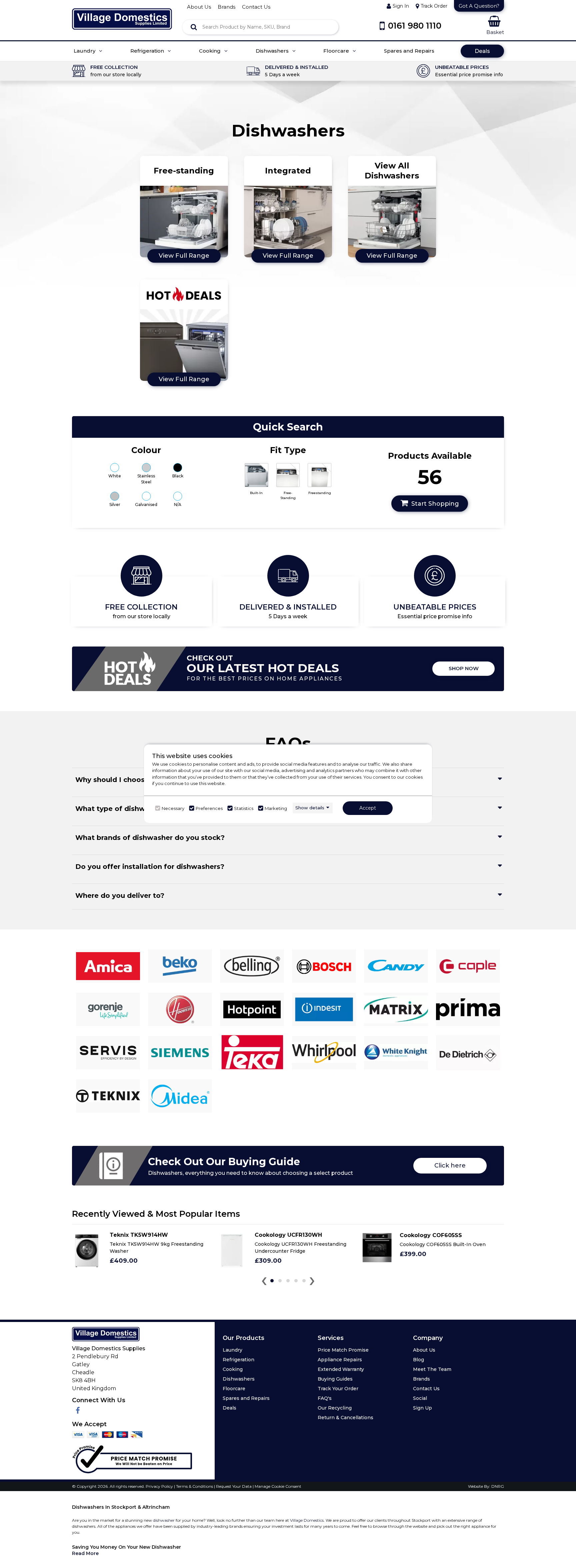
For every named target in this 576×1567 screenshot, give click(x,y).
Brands (421, 1379)
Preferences (209, 808)
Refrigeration (147, 51)
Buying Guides (335, 1379)
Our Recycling (335, 1408)
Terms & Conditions (195, 1486)
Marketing (276, 808)
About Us (424, 1350)
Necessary (173, 808)
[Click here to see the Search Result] (194, 27)
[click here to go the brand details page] (108, 966)
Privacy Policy (160, 1486)
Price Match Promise (343, 1350)
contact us (256, 7)
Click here (450, 1165)
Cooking (210, 51)
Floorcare (336, 51)
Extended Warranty (341, 1369)
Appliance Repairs (340, 1360)
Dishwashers (273, 51)
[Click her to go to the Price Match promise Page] (132, 1457)
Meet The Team (432, 1369)
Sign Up (422, 1408)
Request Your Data (234, 1486)
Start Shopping (435, 503)
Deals (482, 51)
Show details (309, 807)
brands (226, 7)
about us (199, 7)
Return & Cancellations (345, 1418)
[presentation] (264, 1282)
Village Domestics (307, 1520)
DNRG (497, 1486)
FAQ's (325, 1398)
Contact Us (426, 1389)
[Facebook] (78, 1411)
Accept (367, 808)
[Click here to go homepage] (122, 14)
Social (420, 1398)
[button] (272, 1280)
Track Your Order (338, 1389)
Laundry (85, 51)
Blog (418, 1360)
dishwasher (164, 1520)
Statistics (243, 808)
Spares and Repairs (409, 51)
